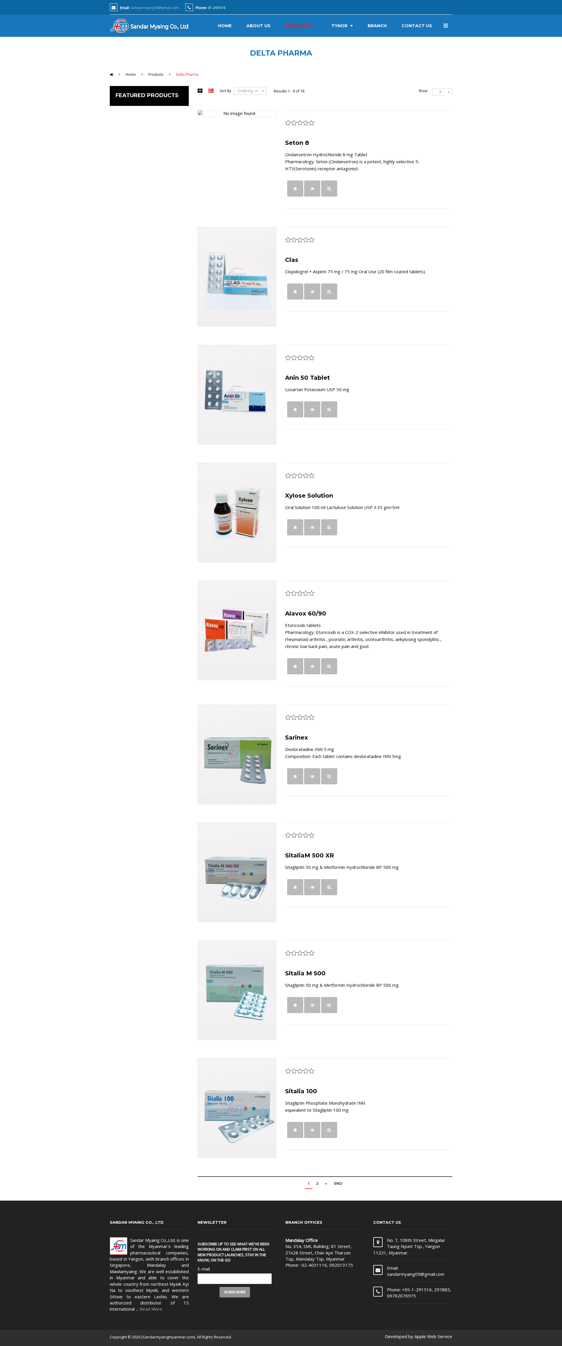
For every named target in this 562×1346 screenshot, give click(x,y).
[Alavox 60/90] (237, 630)
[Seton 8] (237, 113)
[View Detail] (312, 189)
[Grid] (201, 91)
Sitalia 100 (301, 1091)
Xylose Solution (309, 495)
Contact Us (417, 25)
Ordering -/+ (248, 90)
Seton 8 (297, 142)
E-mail (204, 1269)
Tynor (339, 25)
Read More (151, 1309)
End (338, 1183)
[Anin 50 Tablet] (237, 394)
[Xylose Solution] (237, 512)
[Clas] (237, 276)
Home (225, 25)
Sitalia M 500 (305, 973)
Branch (377, 25)
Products (298, 25)
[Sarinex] (237, 754)
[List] (211, 91)
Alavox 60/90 (305, 613)
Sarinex (296, 737)
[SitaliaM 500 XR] (237, 872)
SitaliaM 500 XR (309, 855)
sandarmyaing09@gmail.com (155, 7)
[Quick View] (329, 189)
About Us (258, 25)
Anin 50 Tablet (307, 377)
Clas (291, 259)
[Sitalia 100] (237, 1108)
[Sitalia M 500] (237, 990)
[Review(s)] (295, 189)
